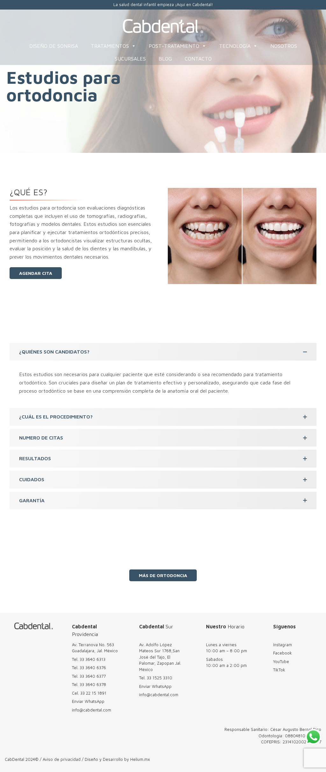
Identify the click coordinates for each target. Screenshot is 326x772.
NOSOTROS (283, 46)
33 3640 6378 (93, 684)
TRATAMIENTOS (110, 46)
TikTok (279, 669)
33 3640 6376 (93, 667)
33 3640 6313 (92, 659)
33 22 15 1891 (93, 693)
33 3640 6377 (93, 676)
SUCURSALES (130, 58)
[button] (163, 352)
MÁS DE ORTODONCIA (163, 575)
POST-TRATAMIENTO (174, 46)
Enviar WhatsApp (88, 701)
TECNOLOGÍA (235, 46)
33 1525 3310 (159, 677)
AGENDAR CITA (35, 273)
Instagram (282, 644)
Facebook (282, 652)
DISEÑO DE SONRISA (53, 46)
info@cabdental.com (91, 709)
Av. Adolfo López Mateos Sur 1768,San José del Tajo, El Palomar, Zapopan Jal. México (160, 657)
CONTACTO (198, 58)
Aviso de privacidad (62, 759)
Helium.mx (140, 759)
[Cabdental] (163, 26)
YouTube (281, 661)
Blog (165, 58)
